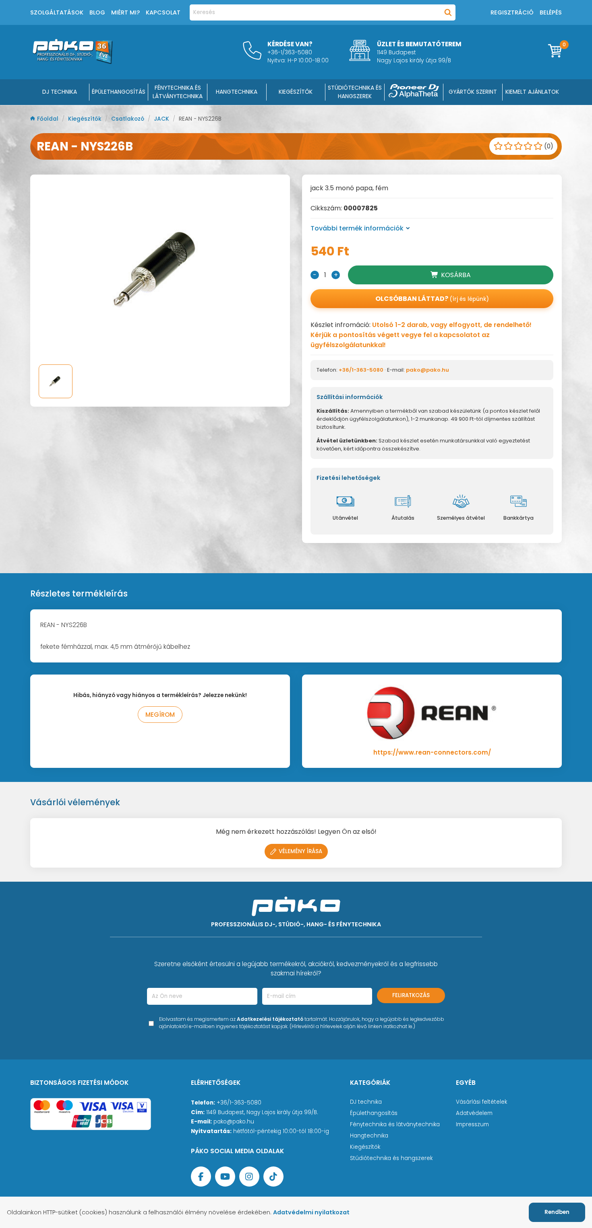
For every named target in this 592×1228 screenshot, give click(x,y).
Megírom (160, 714)
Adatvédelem (474, 1113)
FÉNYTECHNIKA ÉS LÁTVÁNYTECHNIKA (178, 92)
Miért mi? (125, 12)
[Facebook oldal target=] (201, 1176)
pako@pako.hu (427, 370)
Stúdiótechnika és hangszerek (391, 1158)
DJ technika (366, 1102)
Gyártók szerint (473, 92)
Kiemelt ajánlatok (532, 92)
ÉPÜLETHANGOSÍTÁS (118, 92)
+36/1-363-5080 (361, 370)
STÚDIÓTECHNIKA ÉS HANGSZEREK (355, 92)
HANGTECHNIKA (236, 92)
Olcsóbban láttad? (432, 298)
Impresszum (472, 1124)
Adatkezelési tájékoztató (270, 1019)
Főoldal (48, 119)
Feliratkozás (411, 995)
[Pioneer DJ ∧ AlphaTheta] (414, 92)
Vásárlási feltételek (481, 1102)
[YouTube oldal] (225, 1176)
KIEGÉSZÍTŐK (296, 92)
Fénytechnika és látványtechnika (395, 1124)
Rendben (556, 1212)
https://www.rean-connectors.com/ (432, 752)
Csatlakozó (128, 119)
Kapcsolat (163, 12)
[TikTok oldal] (273, 1176)
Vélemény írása (300, 851)
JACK (162, 119)
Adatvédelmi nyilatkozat (311, 1212)
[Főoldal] (72, 61)
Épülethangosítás (373, 1113)
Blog (97, 12)
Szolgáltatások (56, 12)
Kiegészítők (85, 119)
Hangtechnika (369, 1136)
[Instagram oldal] (249, 1176)
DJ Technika (59, 92)
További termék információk (357, 228)
